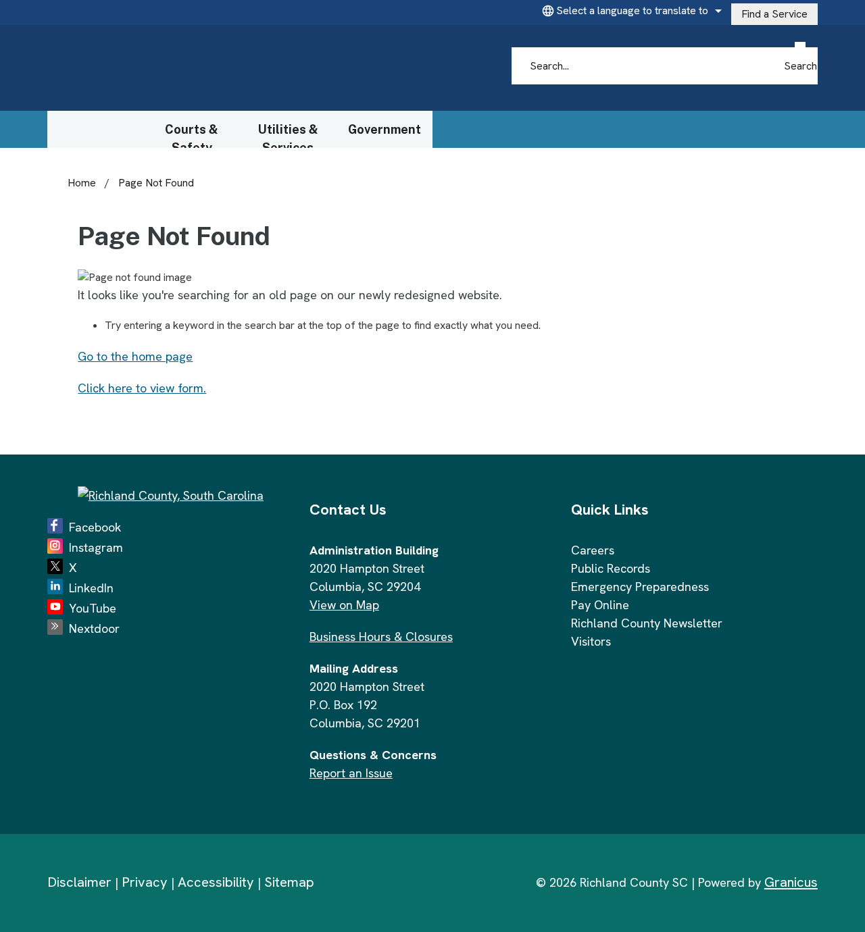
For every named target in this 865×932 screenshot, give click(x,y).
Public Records (610, 568)
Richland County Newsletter (646, 623)
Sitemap (289, 882)
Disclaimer (79, 882)
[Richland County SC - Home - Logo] (176, 68)
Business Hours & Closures (381, 636)
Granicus (791, 882)
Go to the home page (135, 356)
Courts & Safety (191, 135)
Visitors (591, 641)
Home (82, 183)
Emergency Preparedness (640, 586)
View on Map (344, 605)
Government (384, 129)
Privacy (145, 882)
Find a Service (774, 14)
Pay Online (600, 605)
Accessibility (216, 882)
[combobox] (629, 11)
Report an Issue (351, 773)
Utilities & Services (288, 135)
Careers (592, 550)
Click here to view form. (142, 388)
